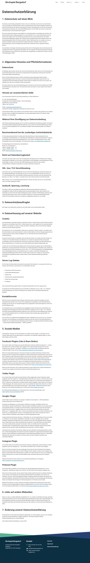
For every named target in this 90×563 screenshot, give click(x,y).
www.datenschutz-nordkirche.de (42, 141)
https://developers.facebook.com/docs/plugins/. (31, 350)
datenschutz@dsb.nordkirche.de (14, 150)
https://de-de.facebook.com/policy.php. (42, 364)
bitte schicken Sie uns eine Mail (35, 545)
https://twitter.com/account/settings (11, 391)
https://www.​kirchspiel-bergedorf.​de (34, 551)
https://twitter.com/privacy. (37, 387)
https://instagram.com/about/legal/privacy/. (13, 460)
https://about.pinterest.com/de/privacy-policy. (37, 486)
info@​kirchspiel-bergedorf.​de (35, 548)
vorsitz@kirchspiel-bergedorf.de (13, 107)
